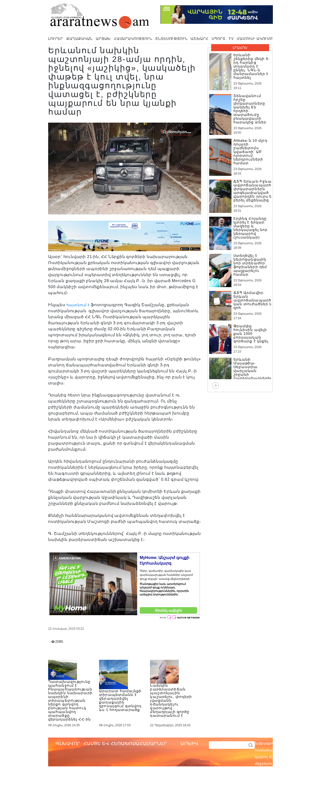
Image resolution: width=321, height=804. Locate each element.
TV (231, 39)
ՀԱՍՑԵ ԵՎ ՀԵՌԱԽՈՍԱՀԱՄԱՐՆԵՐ (125, 743)
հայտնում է (78, 305)
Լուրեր (55, 39)
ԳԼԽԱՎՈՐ (68, 743)
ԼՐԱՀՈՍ (240, 48)
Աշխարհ (199, 39)
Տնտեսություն (171, 39)
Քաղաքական (79, 39)
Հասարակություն (133, 39)
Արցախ (103, 39)
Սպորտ (218, 39)
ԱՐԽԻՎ (190, 743)
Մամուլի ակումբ (255, 39)
